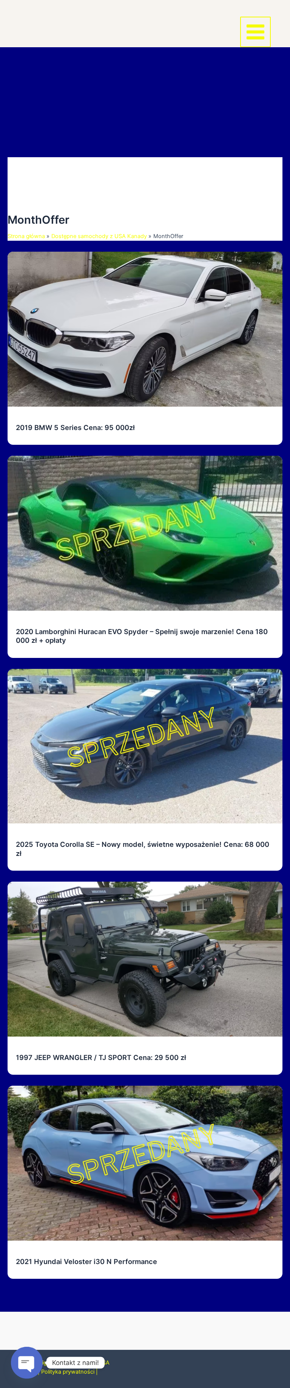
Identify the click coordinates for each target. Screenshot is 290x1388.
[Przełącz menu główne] (255, 32)
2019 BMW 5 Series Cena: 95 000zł (75, 427)
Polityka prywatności (67, 1371)
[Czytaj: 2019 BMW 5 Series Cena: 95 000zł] (145, 328)
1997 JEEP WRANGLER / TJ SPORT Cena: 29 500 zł (101, 1057)
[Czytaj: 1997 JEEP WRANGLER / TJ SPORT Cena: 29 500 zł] (145, 958)
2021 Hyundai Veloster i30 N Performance (86, 1261)
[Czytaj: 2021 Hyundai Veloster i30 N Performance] (145, 1162)
